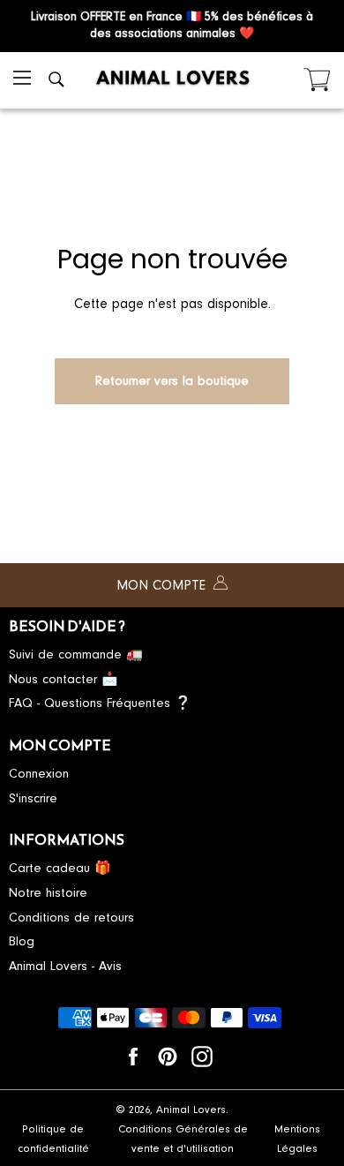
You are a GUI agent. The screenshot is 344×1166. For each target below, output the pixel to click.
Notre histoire (48, 892)
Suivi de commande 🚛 (76, 654)
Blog (21, 941)
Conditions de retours (71, 917)
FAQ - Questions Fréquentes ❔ (100, 703)
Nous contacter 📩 (63, 679)
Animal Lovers (191, 1109)
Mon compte (163, 585)
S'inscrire (33, 798)
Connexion (39, 773)
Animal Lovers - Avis (65, 966)
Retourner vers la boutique (172, 380)
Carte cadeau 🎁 (60, 868)
